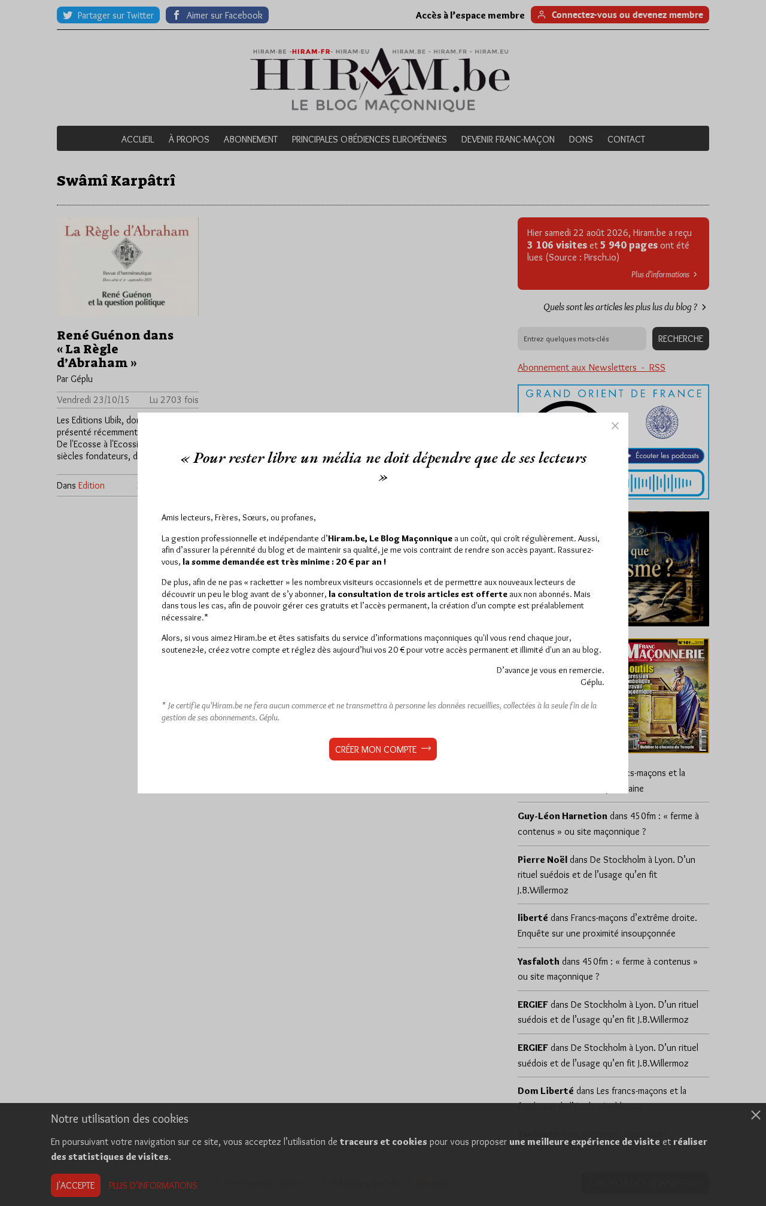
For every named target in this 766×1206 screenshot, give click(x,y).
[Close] (615, 426)
